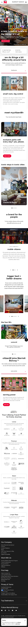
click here (17, 623)
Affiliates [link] (3, 566)
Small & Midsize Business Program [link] (9, 560)
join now (6, 404)
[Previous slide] (10, 270)
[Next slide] (17, 270)
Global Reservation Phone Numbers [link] (9, 576)
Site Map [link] (3, 581)
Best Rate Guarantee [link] (6, 577)
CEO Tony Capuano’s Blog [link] (7, 551)
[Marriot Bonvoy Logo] (14, 411)
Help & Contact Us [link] (5, 573)
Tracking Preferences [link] (6, 587)
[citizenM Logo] (18, 2)
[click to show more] (26, 188)
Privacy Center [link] (4, 588)
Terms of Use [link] (4, 591)
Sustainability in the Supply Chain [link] (9, 594)
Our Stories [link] (4, 552)
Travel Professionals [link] (6, 562)
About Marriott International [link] (7, 545)
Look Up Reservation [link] (6, 574)
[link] (7, 590)
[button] (20, 51)
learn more (7, 156)
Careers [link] (3, 546)
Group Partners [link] (5, 563)
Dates (18, 50)
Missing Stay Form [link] (5, 579)
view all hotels (5, 40)
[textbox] (7, 52)
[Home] (5, 2)
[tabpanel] (14, 51)
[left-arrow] (9, 316)
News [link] (2, 549)
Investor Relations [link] (5, 548)
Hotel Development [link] (5, 565)
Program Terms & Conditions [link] (8, 593)
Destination (7, 50)
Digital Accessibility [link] (5, 554)
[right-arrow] (24, 71)
